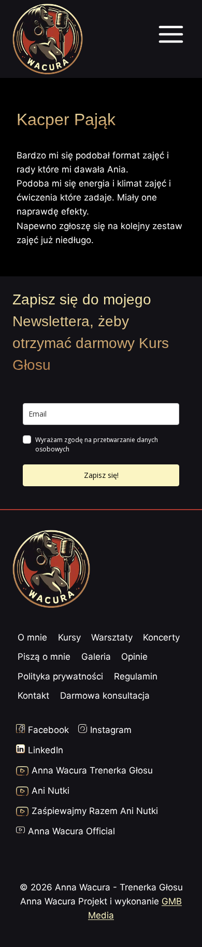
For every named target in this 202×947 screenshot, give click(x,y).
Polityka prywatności (60, 676)
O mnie (32, 637)
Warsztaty (112, 637)
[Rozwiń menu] (171, 38)
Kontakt (33, 695)
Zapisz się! (101, 475)
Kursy (69, 637)
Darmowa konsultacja (105, 695)
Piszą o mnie (44, 656)
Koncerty (161, 637)
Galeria (96, 656)
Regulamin (135, 676)
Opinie (134, 656)
